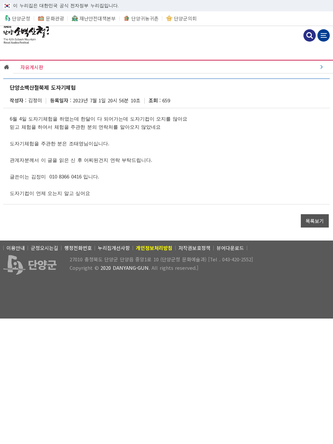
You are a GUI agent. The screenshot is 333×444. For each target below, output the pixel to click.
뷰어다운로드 (230, 247)
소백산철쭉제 (24, 35)
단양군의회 (185, 18)
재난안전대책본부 (97, 18)
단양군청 (21, 18)
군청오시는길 (44, 247)
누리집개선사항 (114, 247)
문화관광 (55, 18)
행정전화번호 (78, 247)
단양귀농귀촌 (145, 18)
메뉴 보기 (323, 35)
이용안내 (16, 247)
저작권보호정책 (194, 247)
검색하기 (309, 35)
